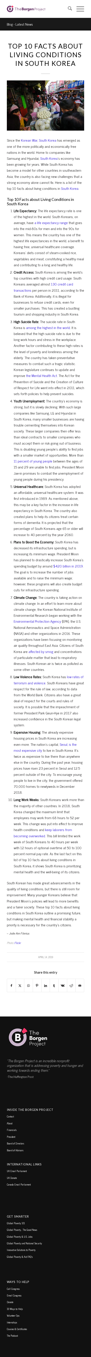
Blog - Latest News (20, 24)
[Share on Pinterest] (37, 985)
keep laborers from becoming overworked (43, 832)
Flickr (17, 942)
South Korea (47, 140)
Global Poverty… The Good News (22, 1230)
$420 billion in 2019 (68, 566)
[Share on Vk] (63, 985)
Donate (10, 1302)
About (9, 1123)
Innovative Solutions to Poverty (21, 1250)
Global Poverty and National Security (24, 1243)
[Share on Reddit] (71, 985)
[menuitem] (67, 9)
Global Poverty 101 (16, 1223)
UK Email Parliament (17, 1171)
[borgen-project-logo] (38, 9)
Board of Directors (15, 1143)
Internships (12, 1322)
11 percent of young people (33, 461)
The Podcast (12, 1336)
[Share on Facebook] (11, 985)
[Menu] (78, 9)
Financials (12, 1130)
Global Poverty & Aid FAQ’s (20, 1257)
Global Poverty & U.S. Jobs (19, 1237)
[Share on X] (20, 985)
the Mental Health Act (41, 375)
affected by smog (40, 651)
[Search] (67, 9)
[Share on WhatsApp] (28, 985)
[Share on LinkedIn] (46, 985)
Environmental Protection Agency (37, 621)
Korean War (29, 140)
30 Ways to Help (15, 1309)
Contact (10, 1116)
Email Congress (14, 1295)
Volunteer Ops (13, 1315)
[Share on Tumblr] (54, 985)
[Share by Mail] (80, 985)
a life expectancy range (51, 222)
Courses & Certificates (17, 1329)
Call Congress (13, 1289)
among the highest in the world (48, 327)
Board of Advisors (15, 1150)
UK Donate (12, 1178)
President (11, 1137)
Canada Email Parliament (19, 1184)
